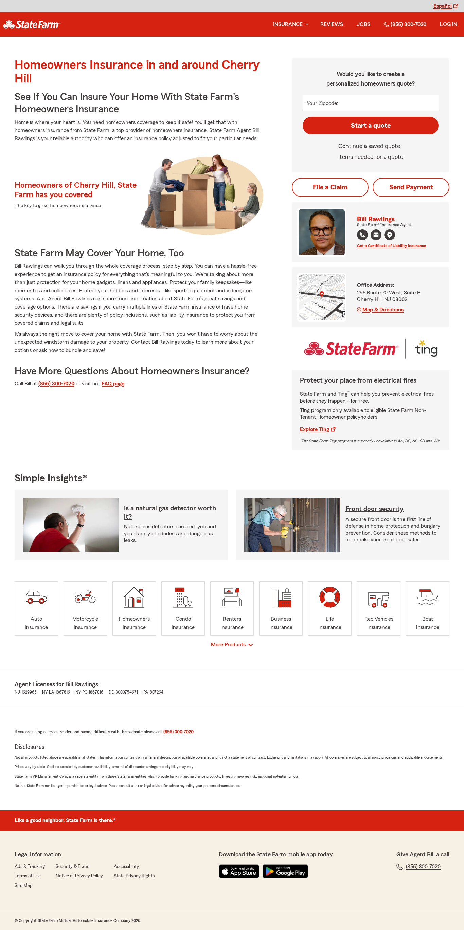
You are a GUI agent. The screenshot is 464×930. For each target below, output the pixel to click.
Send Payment (411, 187)
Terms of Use (28, 876)
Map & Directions (383, 309)
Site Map (24, 885)
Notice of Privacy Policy (79, 876)
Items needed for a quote (370, 157)
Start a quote (371, 125)
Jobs (363, 24)
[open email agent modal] (376, 235)
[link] (32, 24)
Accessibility (126, 866)
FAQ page (113, 383)
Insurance (288, 24)
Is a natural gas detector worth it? (170, 512)
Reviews (331, 24)
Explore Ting (314, 429)
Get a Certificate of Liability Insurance (391, 246)
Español (442, 6)
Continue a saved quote (369, 146)
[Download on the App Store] (239, 871)
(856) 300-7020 (408, 24)
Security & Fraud (73, 866)
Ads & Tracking (30, 866)
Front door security (374, 509)
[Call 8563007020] (362, 234)
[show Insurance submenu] (305, 24)
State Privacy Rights (134, 876)
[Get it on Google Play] (285, 871)
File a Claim (330, 187)
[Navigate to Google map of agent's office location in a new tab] (389, 234)
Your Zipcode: (322, 103)
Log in (448, 24)
